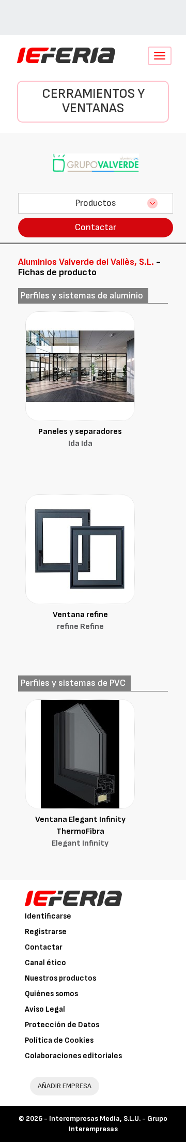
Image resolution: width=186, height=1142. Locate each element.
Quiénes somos (51, 994)
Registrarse (46, 932)
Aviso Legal (45, 1009)
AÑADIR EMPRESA (64, 1085)
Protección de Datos (62, 1025)
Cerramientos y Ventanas (93, 101)
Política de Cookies (59, 1040)
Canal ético (45, 963)
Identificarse (48, 916)
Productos (95, 203)
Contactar (95, 227)
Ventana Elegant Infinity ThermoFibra (80, 831)
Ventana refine (80, 621)
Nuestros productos (60, 978)
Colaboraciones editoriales (73, 1056)
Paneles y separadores (80, 437)
